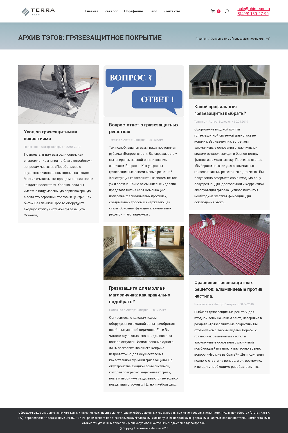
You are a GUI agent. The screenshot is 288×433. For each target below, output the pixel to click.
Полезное (31, 146)
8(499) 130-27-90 (253, 13)
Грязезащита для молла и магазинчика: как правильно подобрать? (139, 294)
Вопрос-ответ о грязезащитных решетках (143, 128)
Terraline (114, 139)
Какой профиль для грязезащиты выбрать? (220, 110)
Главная (201, 38)
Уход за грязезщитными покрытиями (50, 135)
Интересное (202, 304)
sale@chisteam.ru (254, 8)
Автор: (52, 146)
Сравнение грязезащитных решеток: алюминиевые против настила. (228, 289)
